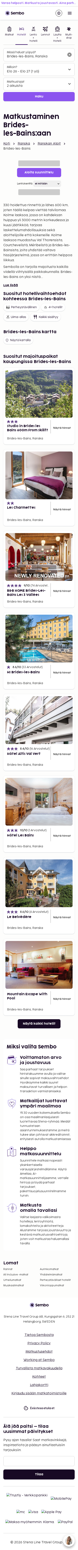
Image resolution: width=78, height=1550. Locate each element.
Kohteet (39, 1377)
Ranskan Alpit (49, 144)
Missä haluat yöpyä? (21, 52)
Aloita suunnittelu (39, 172)
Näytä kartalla (20, 340)
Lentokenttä (24, 183)
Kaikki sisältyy (48, 317)
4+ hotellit (55, 307)
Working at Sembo (39, 1360)
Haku (39, 96)
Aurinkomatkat (49, 1269)
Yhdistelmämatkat (51, 1274)
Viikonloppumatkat (52, 1285)
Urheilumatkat (12, 1280)
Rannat (7, 1269)
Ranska (24, 144)
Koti (6, 144)
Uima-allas (18, 317)
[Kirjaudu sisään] (59, 13)
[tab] (9, 35)
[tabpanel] (39, 74)
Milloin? (12, 67)
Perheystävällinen (24, 307)
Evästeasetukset (42, 1408)
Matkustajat (16, 81)
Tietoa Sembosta (39, 1335)
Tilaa (39, 1474)
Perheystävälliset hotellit (55, 1280)
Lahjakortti (39, 1385)
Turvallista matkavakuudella (39, 1368)
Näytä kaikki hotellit (39, 1023)
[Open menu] (69, 13)
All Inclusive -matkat (15, 1274)
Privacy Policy (39, 1343)
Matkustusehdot (39, 1352)
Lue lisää (10, 285)
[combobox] (35, 56)
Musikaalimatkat (13, 1285)
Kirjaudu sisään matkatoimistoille (39, 1393)
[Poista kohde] (69, 54)
